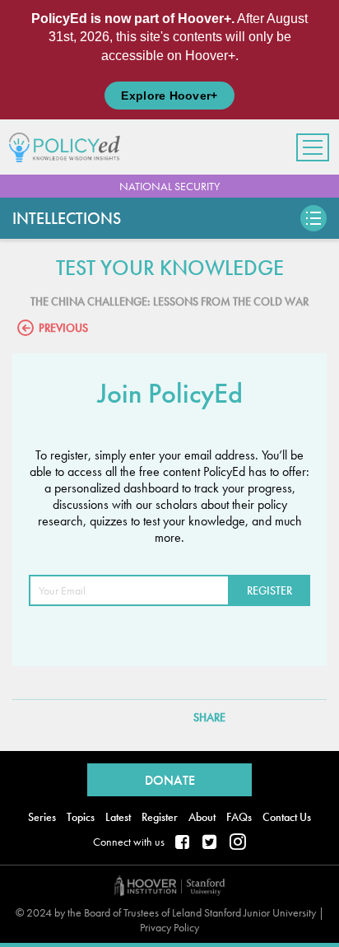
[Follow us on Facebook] (183, 843)
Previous (63, 327)
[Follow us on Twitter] (210, 843)
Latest (118, 816)
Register (160, 816)
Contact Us (286, 816)
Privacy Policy (169, 927)
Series (42, 816)
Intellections (66, 218)
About (202, 816)
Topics (81, 816)
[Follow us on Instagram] (238, 843)
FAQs (239, 816)
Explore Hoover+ (169, 95)
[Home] (70, 147)
